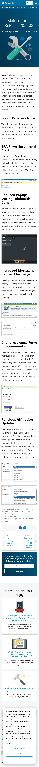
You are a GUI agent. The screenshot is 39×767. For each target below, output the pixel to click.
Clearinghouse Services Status (12, 542)
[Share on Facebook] (20, 527)
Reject (20, 759)
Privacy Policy (12, 741)
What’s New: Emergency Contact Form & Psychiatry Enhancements (19, 654)
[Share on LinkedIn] (24, 527)
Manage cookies (19, 748)
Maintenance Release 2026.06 (19, 688)
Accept (19, 753)
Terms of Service (25, 741)
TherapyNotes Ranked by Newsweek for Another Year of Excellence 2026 (19, 618)
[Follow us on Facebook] (2, 762)
